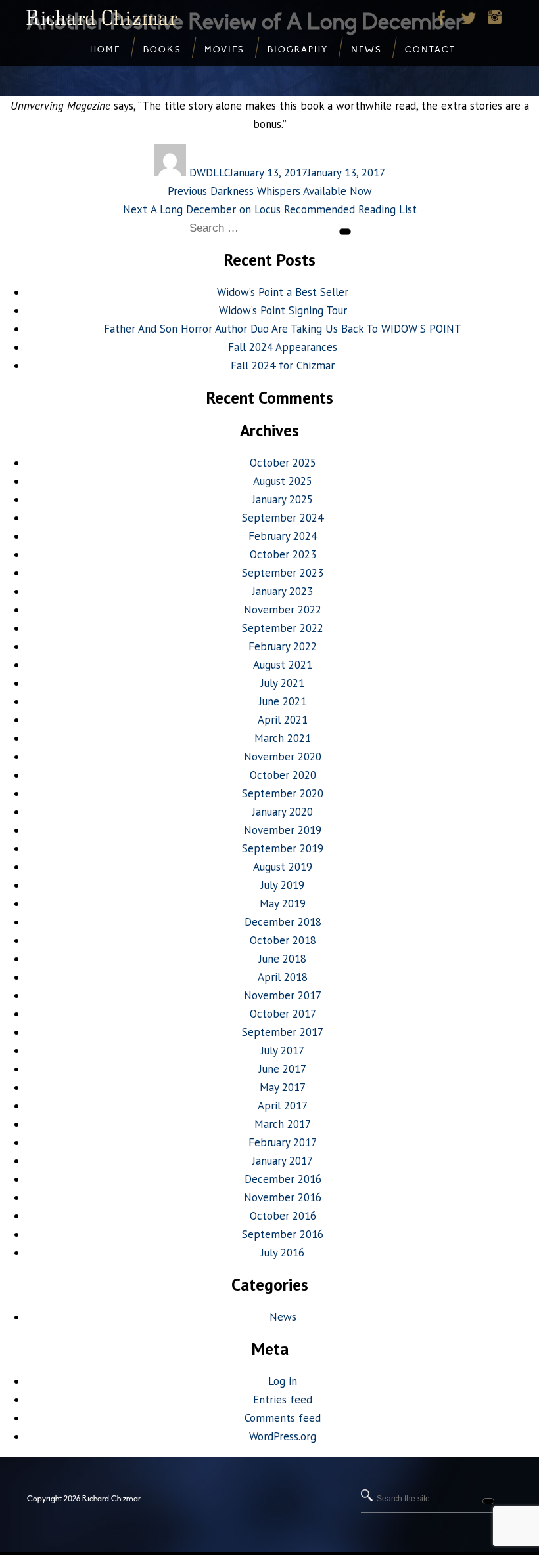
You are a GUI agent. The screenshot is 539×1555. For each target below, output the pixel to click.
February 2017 (282, 1142)
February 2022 (282, 646)
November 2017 (282, 995)
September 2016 (282, 1234)
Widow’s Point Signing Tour (283, 310)
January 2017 (282, 1160)
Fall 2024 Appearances (282, 347)
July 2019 (282, 885)
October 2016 (283, 1216)
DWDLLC (209, 172)
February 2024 (282, 536)
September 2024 (282, 517)
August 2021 (282, 664)
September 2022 (282, 628)
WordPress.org (282, 1436)
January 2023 (282, 591)
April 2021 (283, 720)
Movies (224, 50)
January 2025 (282, 499)
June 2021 (282, 701)
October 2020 (283, 775)
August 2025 (282, 481)
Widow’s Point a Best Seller (282, 292)
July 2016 (282, 1252)
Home (105, 50)
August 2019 (282, 867)
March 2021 (282, 738)
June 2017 (282, 1069)
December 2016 (283, 1179)
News (283, 1317)
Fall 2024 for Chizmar (283, 365)
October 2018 (283, 940)
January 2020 (282, 811)
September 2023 (282, 573)
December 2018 (283, 922)
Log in (282, 1381)
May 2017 (283, 1087)
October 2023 (283, 554)
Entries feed (282, 1399)
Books (162, 50)
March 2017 (282, 1124)
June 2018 (282, 958)
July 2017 (282, 1050)
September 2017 (282, 1032)
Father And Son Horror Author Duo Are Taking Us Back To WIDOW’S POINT (282, 328)
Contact (430, 50)
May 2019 (283, 903)
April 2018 (283, 977)
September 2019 (282, 848)
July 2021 (282, 683)
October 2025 (283, 462)
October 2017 (283, 1013)
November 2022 (282, 609)
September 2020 (282, 793)
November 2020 (282, 756)
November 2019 (282, 830)
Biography (298, 50)
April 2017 (283, 1105)
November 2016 (282, 1197)
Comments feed (283, 1418)
